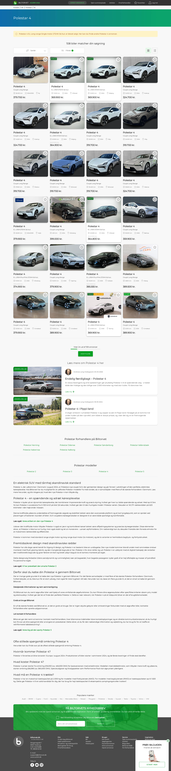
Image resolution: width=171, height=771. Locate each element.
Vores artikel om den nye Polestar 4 (37, 521)
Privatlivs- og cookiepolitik (68, 743)
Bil (22, 7)
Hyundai (53, 699)
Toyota (133, 699)
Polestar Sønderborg (103, 445)
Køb (87, 737)
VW (147, 699)
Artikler (112, 3)
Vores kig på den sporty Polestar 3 (36, 630)
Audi (24, 699)
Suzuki (118, 699)
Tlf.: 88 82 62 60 (36, 749)
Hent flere (85, 354)
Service (125, 737)
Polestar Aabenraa (31, 450)
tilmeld (100, 724)
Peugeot (92, 699)
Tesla (126, 699)
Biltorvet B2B (127, 746)
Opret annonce (77, 3)
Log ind (155, 3)
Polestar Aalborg (67, 450)
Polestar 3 (67, 471)
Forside (16, 7)
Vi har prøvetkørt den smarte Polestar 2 (39, 566)
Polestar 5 (139, 471)
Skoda (110, 699)
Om (59, 737)
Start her (152, 765)
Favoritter (141, 3)
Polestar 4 (103, 471)
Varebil (88, 741)
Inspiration (149, 737)
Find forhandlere (64, 748)
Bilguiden (126, 743)
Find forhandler (125, 3)
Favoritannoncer (108, 743)
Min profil (105, 739)
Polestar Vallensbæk (139, 445)
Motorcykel (90, 743)
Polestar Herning (31, 445)
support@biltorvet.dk (38, 755)
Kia (61, 699)
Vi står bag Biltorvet (65, 739)
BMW (30, 699)
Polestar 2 (31, 471)
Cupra (38, 699)
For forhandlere (128, 748)
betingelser (100, 717)
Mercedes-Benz (71, 699)
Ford (45, 699)
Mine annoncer (107, 746)
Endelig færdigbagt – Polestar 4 (85, 378)
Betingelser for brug (65, 746)
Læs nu (68, 392)
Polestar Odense (67, 445)
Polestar (29, 7)
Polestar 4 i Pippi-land (79, 408)
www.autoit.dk (35, 757)
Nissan (83, 699)
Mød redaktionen (64, 741)
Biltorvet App (150, 739)
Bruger (104, 737)
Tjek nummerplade (98, 3)
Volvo (141, 699)
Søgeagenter (107, 741)
